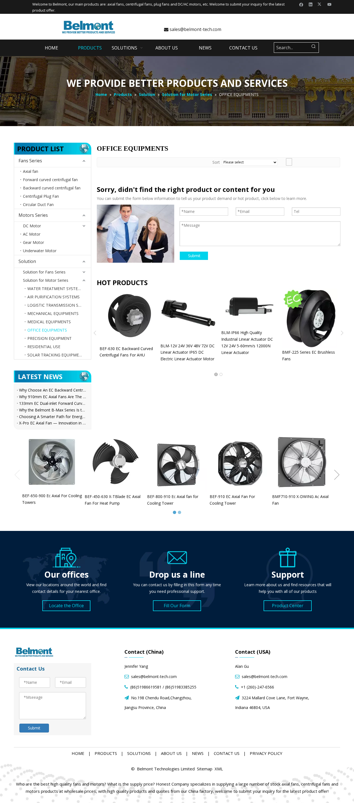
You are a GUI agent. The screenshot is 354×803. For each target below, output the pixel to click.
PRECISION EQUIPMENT (49, 338)
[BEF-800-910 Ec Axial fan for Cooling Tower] (177, 462)
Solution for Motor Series (45, 280)
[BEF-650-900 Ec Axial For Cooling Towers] (52, 461)
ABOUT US (171, 753)
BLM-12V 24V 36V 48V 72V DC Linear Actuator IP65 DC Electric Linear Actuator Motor (165, 352)
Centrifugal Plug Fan (41, 196)
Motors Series (33, 215)
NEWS (198, 753)
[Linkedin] (310, 4)
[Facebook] (301, 4)
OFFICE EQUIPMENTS (47, 330)
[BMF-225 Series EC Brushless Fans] (287, 318)
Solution (27, 261)
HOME (78, 753)
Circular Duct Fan (38, 204)
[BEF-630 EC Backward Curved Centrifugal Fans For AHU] (105, 316)
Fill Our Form (177, 606)
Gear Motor (33, 242)
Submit (194, 255)
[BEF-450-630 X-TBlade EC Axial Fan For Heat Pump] (114, 462)
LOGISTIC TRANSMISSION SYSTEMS (59, 305)
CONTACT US (227, 753)
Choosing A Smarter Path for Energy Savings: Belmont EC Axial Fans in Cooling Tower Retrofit (52, 416)
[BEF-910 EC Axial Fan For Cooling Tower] (239, 462)
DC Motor (32, 225)
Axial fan (30, 171)
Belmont (60, 4)
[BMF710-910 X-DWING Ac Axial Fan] (302, 462)
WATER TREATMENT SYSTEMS (55, 288)
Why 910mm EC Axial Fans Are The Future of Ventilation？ (52, 396)
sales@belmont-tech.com (192, 29)
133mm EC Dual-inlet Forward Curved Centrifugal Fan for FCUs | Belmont (52, 403)
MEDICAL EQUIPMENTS (49, 321)
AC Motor (31, 234)
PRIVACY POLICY (266, 753)
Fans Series (30, 161)
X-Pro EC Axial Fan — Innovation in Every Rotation (52, 423)
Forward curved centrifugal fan (50, 179)
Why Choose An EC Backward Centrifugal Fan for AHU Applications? (52, 390)
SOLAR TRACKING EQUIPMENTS (57, 355)
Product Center (287, 606)
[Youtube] (329, 4)
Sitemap (204, 768)
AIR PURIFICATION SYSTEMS (53, 296)
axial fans (115, 4)
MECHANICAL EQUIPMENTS (53, 313)
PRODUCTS (106, 753)
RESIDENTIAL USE (43, 346)
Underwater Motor (39, 250)
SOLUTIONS (139, 753)
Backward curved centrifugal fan (51, 188)
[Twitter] (320, 4)
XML (219, 768)
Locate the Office (66, 606)
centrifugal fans (139, 4)
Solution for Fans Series (44, 272)
